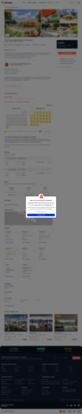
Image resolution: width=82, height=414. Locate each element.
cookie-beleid (45, 205)
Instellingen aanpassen (41, 211)
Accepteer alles (41, 215)
